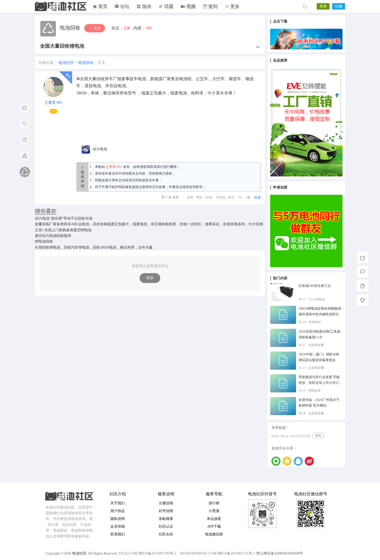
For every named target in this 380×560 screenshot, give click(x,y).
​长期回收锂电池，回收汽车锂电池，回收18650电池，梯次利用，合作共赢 (94, 247)
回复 (257, 197)
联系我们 (156, 167)
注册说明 (166, 503)
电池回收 (71, 28)
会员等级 (117, 526)
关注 (97, 28)
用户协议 (117, 511)
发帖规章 (166, 519)
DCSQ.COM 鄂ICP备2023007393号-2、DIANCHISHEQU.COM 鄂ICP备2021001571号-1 (187, 553)
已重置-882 (53, 102)
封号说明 (166, 511)
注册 (338, 6)
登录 (323, 6)
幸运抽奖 (214, 519)
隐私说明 (117, 519)
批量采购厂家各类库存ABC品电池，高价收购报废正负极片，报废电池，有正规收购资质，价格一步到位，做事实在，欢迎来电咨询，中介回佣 (149, 224)
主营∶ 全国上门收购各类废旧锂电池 (63, 230)
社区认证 (166, 526)
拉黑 (190, 197)
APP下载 (214, 526)
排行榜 (214, 503)
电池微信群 (214, 534)
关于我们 (117, 503)
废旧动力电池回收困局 (53, 236)
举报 (199, 197)
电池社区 (61, 6)
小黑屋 (214, 511)
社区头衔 (166, 534)
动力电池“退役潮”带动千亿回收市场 (63, 218)
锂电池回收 (44, 241)
